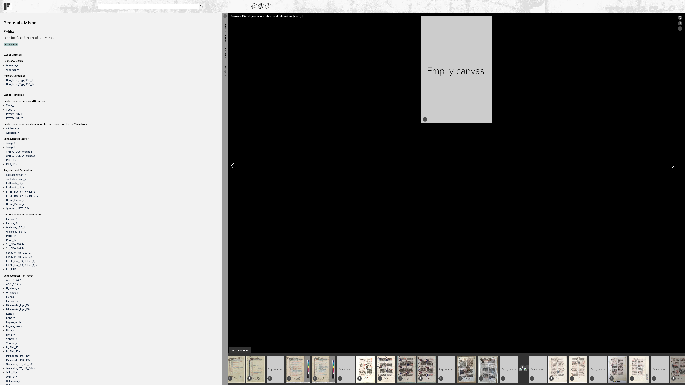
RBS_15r (11, 160)
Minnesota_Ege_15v (18, 309)
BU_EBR (11, 269)
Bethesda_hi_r (14, 183)
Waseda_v (12, 69)
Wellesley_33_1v (16, 231)
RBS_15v (11, 164)
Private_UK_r (14, 113)
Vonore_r (11, 339)
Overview (12, 44)
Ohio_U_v (12, 376)
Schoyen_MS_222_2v (19, 256)
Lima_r (10, 330)
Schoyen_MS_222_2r (18, 252)
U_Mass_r (12, 292)
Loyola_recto (14, 322)
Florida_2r (12, 219)
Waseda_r (12, 65)
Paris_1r (11, 235)
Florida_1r (11, 297)
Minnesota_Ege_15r (18, 305)
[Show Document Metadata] (680, 30)
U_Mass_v (12, 288)
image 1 (10, 147)
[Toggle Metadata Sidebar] (224, 16)
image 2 (10, 143)
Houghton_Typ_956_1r (20, 80)
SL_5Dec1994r (15, 244)
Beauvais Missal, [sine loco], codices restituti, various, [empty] (267, 16)
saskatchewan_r (16, 174)
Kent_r (10, 313)
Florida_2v (12, 223)
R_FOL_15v (13, 351)
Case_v (10, 109)
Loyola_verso (14, 326)
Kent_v (10, 318)
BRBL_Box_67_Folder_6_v (22, 195)
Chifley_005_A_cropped (20, 156)
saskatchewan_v (16, 179)
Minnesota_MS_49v (18, 360)
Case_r (10, 105)
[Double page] (680, 24)
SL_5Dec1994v (15, 248)
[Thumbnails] (680, 19)
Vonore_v (11, 343)
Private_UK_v (14, 118)
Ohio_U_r (11, 372)
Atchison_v (13, 132)
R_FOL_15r (12, 347)
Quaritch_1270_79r (17, 208)
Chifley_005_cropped (19, 151)
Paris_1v (11, 240)
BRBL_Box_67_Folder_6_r (22, 191)
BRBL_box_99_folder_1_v (21, 265)
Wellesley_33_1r (16, 227)
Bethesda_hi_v (15, 187)
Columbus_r (13, 381)
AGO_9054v (13, 284)
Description (225, 71)
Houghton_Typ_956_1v (20, 84)
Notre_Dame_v (15, 204)
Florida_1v (12, 301)
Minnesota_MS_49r (18, 355)
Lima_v (10, 334)
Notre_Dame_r (15, 200)
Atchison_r (12, 128)
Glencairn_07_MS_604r (20, 364)
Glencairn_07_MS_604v (20, 368)
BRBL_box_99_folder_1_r (21, 261)
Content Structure (225, 32)
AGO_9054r (13, 280)
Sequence (225, 53)
